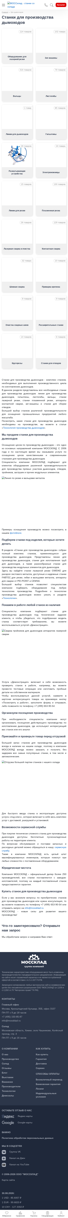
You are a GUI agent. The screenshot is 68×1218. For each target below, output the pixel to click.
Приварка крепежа (51, 287)
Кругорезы (17, 363)
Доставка (41, 1063)
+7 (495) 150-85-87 (12, 1016)
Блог (4, 1072)
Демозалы (8, 1095)
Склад (5, 1063)
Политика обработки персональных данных (27, 1138)
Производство (10, 1059)
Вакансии (7, 1082)
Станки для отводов (51, 363)
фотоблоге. (16, 533)
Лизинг (40, 1088)
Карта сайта (8, 1180)
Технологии (9, 598)
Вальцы (17, 96)
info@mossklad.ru (34, 908)
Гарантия (41, 1059)
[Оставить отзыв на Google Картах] (8, 1122)
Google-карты (25, 1122)
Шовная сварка (17, 287)
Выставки (7, 1077)
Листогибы (51, 96)
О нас (5, 1054)
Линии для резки (17, 210)
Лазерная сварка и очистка (17, 249)
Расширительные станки (51, 325)
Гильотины (51, 134)
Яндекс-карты (25, 1116)
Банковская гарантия (48, 1084)
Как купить (42, 1054)
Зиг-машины (51, 58)
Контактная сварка (51, 249)
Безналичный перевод (49, 1079)
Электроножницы (51, 172)
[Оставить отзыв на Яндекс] (8, 1116)
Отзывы (6, 1068)
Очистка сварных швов (17, 325)
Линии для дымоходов (17, 134)
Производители (11, 1086)
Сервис (40, 1068)
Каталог (61, 5)
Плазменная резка (51, 210)
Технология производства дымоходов (23, 427)
